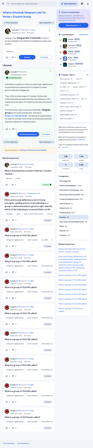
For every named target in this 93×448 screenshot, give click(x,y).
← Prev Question (11, 23)
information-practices (50, 266)
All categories (65, 181)
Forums (32, 30)
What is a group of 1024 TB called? (21, 313)
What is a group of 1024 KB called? (21, 391)
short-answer (32, 240)
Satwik (13, 193)
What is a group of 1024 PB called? (21, 287)
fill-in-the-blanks (67, 119)
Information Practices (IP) (70, 195)
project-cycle (79, 87)
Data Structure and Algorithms (72, 222)
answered (14, 75)
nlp (84, 99)
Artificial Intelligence (68, 185)
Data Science (65, 203)
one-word (51, 214)
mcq (18, 214)
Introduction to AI (34, 193)
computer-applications (15, 240)
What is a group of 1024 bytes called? (22, 417)
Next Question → (46, 23)
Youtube (64, 147)
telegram (9, 51)
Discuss (63, 231)
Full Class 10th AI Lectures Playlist (33, 150)
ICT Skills (31, 229)
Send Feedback (23, 443)
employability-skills (68, 115)
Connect (63, 235)
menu (3, 3)
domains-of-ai (66, 103)
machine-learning (67, 111)
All (87, 75)
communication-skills (69, 99)
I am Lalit (13, 164)
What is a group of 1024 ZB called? (21, 235)
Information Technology (69, 190)
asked (14, 33)
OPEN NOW (80, 140)
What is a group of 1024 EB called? (21, 261)
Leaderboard (83, 34)
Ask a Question (68, 3)
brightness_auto (82, 3)
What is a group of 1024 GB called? (21, 339)
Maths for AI (64, 208)
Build (62, 226)
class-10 (64, 91)
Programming (65, 213)
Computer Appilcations (69, 199)
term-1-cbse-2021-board (33, 214)
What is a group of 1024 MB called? (21, 365)
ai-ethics (9, 214)
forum (18, 178)
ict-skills (45, 240)
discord (9, 178)
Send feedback (9, 443)
